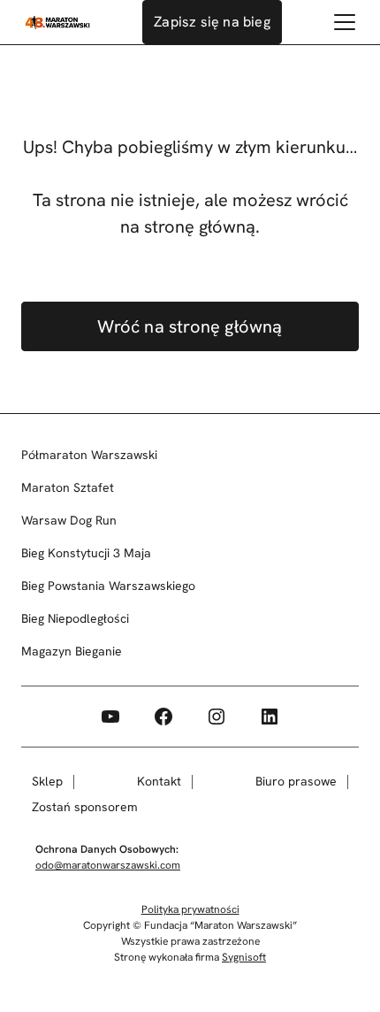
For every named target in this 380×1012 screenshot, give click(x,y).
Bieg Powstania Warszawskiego (108, 586)
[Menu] (345, 22)
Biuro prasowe (296, 781)
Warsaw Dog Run (69, 520)
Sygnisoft (244, 957)
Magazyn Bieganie (71, 651)
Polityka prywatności (190, 909)
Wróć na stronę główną (189, 326)
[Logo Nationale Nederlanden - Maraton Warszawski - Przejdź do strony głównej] (57, 22)
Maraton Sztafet (67, 487)
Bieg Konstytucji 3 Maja (86, 553)
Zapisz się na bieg (212, 21)
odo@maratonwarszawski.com (107, 865)
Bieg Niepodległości (75, 618)
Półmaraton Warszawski (89, 455)
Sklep (47, 781)
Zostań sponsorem (85, 807)
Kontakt (159, 781)
